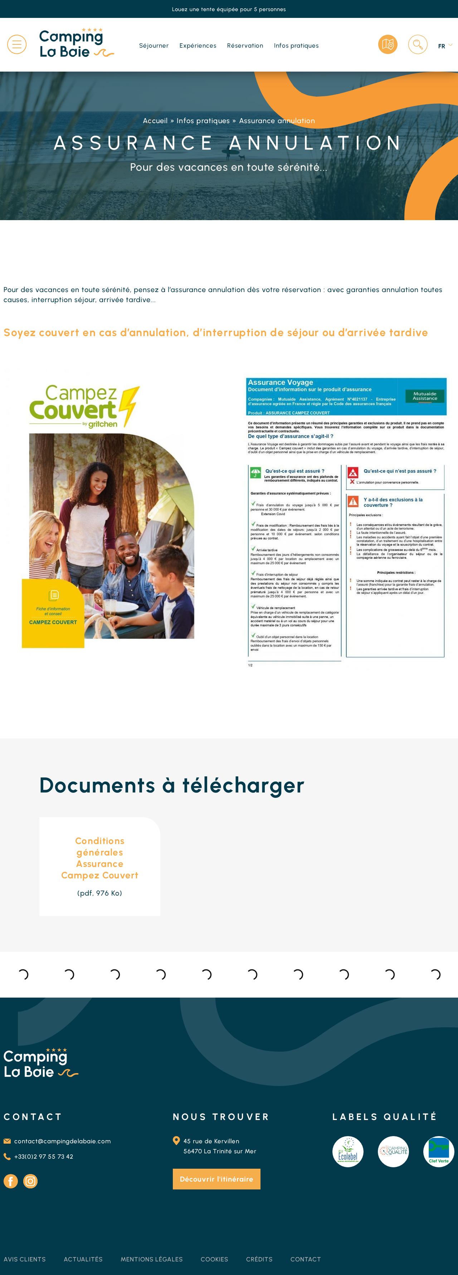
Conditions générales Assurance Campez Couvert (100, 858)
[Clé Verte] (439, 1151)
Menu (16, 44)
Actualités (83, 1259)
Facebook (11, 1181)
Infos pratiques (203, 120)
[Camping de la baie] (76, 43)
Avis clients (25, 1259)
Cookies (214, 1259)
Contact (306, 1259)
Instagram (30, 1181)
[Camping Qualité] (393, 1151)
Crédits (259, 1259)
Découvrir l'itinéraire (216, 1179)
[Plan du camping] (388, 44)
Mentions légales (152, 1259)
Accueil (155, 120)
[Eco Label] (348, 1151)
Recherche (418, 44)
